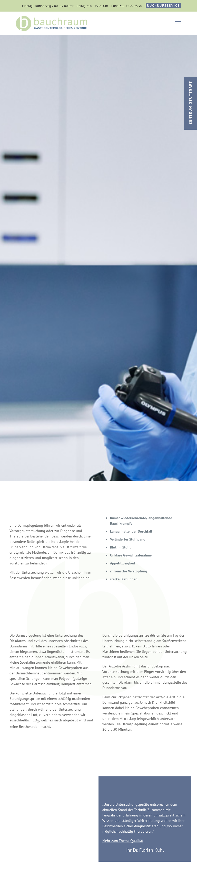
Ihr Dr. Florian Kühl (145, 850)
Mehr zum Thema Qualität (122, 840)
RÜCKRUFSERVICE (163, 5)
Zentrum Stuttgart (190, 102)
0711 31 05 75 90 (129, 6)
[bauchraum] (52, 23)
